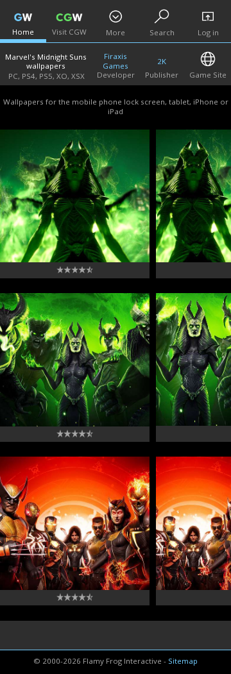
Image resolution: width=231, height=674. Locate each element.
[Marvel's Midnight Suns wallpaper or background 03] (75, 359)
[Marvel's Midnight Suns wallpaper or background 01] (75, 196)
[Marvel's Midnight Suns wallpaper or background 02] (75, 523)
